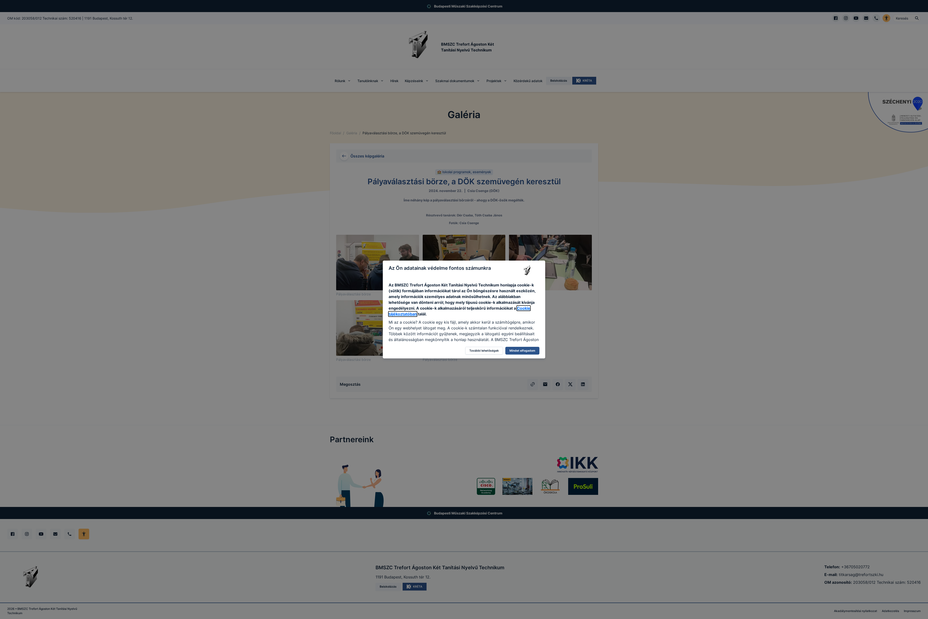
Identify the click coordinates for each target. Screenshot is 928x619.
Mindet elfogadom (522, 350)
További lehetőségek (484, 350)
